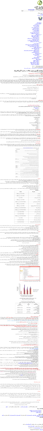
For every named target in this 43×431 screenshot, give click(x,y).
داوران (40, 42)
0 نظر (7, 406)
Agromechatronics (37, 427)
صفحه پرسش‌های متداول (34, 62)
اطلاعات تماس (36, 57)
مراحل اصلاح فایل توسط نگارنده (33, 40)
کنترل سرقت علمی (35, 39)
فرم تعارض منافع (36, 107)
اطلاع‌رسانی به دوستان (35, 64)
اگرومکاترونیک (28, 424)
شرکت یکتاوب (38, 412)
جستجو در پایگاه (36, 61)
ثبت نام (41, 14)
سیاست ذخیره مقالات (35, 33)
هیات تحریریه (36, 26)
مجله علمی (38, 415)
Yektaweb (41, 429)
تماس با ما (39, 56)
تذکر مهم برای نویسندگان (34, 41)
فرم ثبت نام (37, 55)
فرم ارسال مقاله (36, 37)
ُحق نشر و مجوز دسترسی (34, 32)
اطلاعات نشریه (38, 23)
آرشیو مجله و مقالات (37, 47)
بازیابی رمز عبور (40, 15)
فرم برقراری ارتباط (35, 58)
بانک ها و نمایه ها (36, 28)
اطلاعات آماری (36, 30)
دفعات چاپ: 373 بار (24, 406)
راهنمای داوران (36, 43)
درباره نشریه (36, 24)
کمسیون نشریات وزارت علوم (36, 411)
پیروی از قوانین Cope (35, 27)
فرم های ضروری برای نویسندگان (33, 38)
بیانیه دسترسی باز (36, 31)
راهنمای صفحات (36, 60)
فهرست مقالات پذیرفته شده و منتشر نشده (31, 50)
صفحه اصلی (39, 22)
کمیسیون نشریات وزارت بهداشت (35, 410)
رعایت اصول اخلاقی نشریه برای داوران (32, 44)
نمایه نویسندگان (36, 51)
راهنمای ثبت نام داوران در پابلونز (33, 45)
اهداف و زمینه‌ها (36, 25)
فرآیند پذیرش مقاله (35, 29)
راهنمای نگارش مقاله (35, 35)
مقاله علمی (34, 415)
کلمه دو (38, 416)
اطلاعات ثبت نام (36, 54)
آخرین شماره (36, 49)
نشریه (42, 415)
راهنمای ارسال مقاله (35, 36)
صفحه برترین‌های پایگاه (35, 63)
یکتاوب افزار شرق (31, 426)
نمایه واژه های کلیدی (35, 52)
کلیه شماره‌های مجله (35, 48)
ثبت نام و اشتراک (38, 53)
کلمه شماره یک (29, 415)
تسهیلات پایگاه (38, 59)
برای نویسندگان (38, 34)
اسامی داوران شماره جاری (34, 46)
